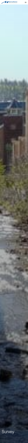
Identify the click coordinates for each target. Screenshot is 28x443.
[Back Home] (9, 2)
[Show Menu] (25, 2)
